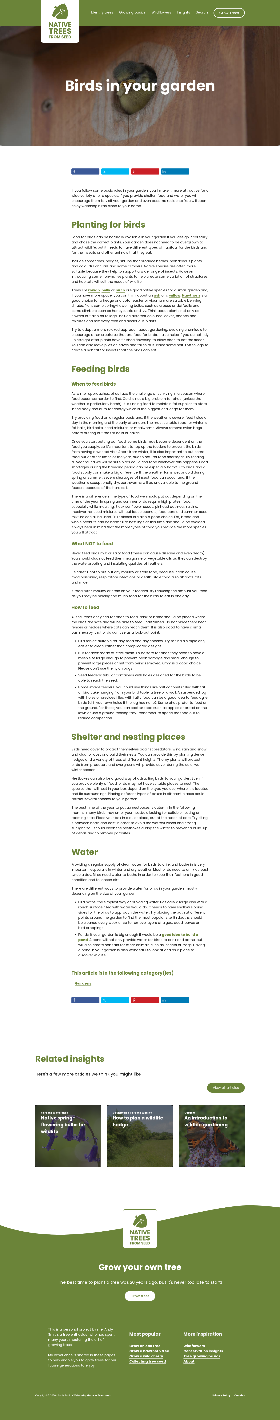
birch (120, 290)
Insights (183, 12)
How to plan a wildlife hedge (138, 1121)
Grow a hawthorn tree (149, 1351)
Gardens (83, 983)
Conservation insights (203, 1351)
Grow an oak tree (145, 1345)
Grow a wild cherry (146, 1356)
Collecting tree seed (147, 1361)
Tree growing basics (201, 1356)
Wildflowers (161, 12)
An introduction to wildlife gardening (206, 1121)
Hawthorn (191, 295)
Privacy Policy (221, 1395)
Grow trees (140, 1296)
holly (106, 290)
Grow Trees (229, 12)
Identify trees (102, 12)
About (188, 1361)
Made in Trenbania (99, 1395)
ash (157, 295)
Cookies (239, 1395)
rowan (94, 290)
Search (202, 12)
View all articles (226, 1087)
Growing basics (132, 12)
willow (174, 295)
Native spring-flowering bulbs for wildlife (63, 1125)
